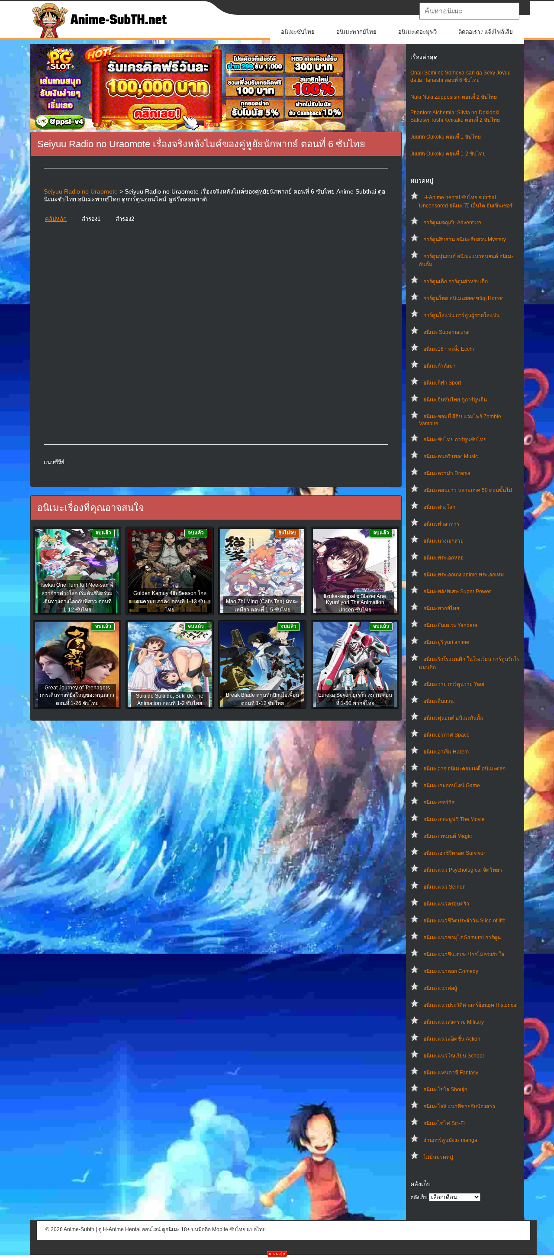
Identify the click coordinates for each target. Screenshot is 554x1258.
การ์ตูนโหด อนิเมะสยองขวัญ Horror (463, 298)
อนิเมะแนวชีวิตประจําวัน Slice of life (464, 921)
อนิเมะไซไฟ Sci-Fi (444, 1123)
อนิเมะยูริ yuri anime (446, 642)
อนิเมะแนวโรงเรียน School (453, 1056)
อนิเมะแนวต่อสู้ (440, 988)
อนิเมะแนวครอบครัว (446, 904)
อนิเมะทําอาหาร (441, 524)
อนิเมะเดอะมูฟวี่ (417, 32)
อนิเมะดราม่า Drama (446, 473)
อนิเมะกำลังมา (439, 366)
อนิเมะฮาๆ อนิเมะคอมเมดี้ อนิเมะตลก (464, 769)
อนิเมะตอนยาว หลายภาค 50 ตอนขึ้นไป (467, 490)
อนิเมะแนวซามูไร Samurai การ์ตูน (462, 938)
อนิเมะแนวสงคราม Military (453, 1022)
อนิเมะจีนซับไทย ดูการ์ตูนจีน (455, 400)
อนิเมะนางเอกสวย (443, 541)
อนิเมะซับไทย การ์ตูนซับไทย (454, 440)
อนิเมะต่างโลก (439, 507)
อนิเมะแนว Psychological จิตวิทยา (462, 870)
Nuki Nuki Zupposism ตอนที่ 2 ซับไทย (453, 97)
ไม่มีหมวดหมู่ (438, 1157)
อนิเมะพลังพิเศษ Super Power (457, 592)
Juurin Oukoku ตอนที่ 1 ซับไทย (445, 137)
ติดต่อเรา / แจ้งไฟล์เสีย (485, 32)
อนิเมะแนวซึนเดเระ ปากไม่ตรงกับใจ (463, 954)
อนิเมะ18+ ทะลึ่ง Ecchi (448, 349)
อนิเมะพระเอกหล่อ (443, 558)
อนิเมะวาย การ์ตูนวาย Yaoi (453, 684)
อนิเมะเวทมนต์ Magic (447, 836)
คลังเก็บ (419, 1197)
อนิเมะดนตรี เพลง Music (450, 456)
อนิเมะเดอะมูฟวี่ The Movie (454, 819)
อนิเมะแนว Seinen (444, 887)
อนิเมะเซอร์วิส (438, 802)
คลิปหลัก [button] (56, 219)
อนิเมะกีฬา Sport (442, 383)
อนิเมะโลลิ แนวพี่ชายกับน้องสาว (459, 1106)
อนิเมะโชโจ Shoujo (445, 1090)
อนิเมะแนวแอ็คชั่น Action (451, 1039)
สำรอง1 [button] (91, 219)
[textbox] (469, 11)
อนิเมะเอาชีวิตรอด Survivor (454, 853)
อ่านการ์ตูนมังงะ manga (450, 1140)
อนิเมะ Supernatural (446, 332)
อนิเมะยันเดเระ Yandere (450, 625)
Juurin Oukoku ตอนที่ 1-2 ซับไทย (448, 154)
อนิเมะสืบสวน (438, 701)
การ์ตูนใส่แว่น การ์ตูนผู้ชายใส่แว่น (461, 315)
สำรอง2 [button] (125, 219)
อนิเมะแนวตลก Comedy (450, 971)
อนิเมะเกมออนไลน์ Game (451, 786)
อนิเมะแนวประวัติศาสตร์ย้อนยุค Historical (470, 1005)
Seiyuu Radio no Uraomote (81, 191)
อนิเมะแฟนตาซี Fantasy (450, 1073)
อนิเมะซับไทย (298, 32)
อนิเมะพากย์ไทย (356, 32)
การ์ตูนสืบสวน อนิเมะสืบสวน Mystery (464, 239)
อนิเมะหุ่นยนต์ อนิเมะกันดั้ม (453, 718)
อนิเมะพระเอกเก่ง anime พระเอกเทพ (463, 575)
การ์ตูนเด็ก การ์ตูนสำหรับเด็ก (455, 281)
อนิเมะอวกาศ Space (446, 735)
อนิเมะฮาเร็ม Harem (446, 752)
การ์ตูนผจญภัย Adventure (452, 223)
